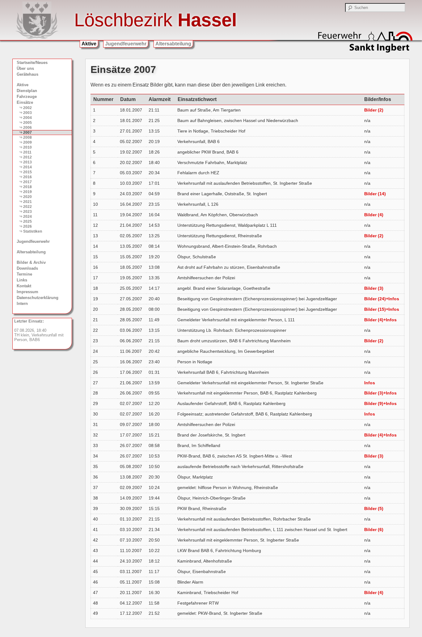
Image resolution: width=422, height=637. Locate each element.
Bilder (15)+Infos (381, 309)
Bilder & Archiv (31, 262)
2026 (27, 226)
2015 (27, 172)
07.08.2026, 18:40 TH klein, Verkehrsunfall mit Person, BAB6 (39, 330)
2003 (27, 113)
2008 (27, 137)
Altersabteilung (173, 43)
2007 (27, 132)
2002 (27, 108)
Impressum (27, 291)
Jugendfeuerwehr (125, 43)
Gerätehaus (27, 74)
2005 (27, 122)
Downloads (27, 268)
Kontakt (24, 286)
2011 (27, 152)
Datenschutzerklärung (37, 297)
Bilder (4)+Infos (380, 319)
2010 (27, 147)
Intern (22, 303)
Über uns (25, 68)
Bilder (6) (373, 529)
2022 (27, 207)
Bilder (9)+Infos (380, 403)
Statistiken (32, 231)
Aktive (89, 43)
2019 (27, 192)
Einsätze (25, 102)
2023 (27, 211)
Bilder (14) (375, 193)
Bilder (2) (373, 110)
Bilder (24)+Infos (381, 298)
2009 (27, 142)
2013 (27, 162)
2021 (27, 202)
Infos (369, 382)
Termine (24, 274)
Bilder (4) (373, 214)
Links (22, 280)
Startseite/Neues (32, 62)
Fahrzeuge (27, 96)
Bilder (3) (373, 288)
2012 (27, 157)
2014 (27, 167)
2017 (27, 182)
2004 (27, 118)
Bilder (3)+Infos (380, 392)
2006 (27, 127)
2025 (27, 221)
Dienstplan (27, 90)
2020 (27, 197)
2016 (27, 177)
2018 (27, 187)
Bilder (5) (373, 508)
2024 (27, 216)
